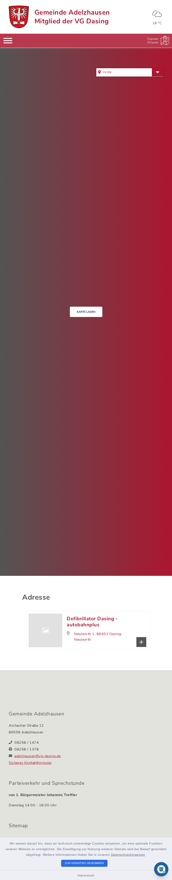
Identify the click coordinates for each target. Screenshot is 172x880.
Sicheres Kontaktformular (30, 762)
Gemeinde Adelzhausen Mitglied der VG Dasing (72, 17)
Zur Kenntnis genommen (84, 863)
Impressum (86, 875)
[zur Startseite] (19, 17)
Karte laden (86, 312)
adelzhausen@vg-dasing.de (37, 756)
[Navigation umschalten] (8, 41)
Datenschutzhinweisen (128, 854)
